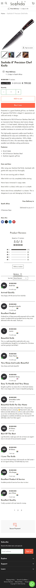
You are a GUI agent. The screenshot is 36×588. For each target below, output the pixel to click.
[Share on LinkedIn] (10, 221)
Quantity (3, 87)
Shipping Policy (10, 580)
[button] (4, 55)
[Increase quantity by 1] (18, 92)
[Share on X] (6, 221)
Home (3, 13)
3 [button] (21, 510)
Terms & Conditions (22, 580)
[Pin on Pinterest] (13, 221)
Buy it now (18, 105)
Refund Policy (19, 582)
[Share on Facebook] (2, 221)
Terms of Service (8, 582)
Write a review (18, 266)
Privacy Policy (28, 582)
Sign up (29, 551)
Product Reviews (18, 233)
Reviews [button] (16, 274)
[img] (18, 283)
